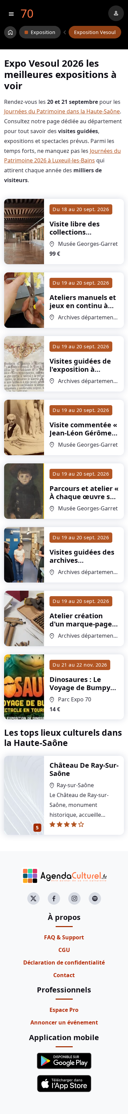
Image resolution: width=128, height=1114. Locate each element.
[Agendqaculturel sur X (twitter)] (33, 898)
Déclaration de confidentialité (64, 962)
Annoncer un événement (64, 1022)
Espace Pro (64, 1010)
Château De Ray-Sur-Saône (83, 769)
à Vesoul (78, 240)
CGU (64, 950)
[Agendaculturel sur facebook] (54, 898)
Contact (64, 975)
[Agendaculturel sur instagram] (74, 898)
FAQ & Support (64, 937)
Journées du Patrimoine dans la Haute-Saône (62, 111)
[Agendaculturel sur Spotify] (95, 898)
